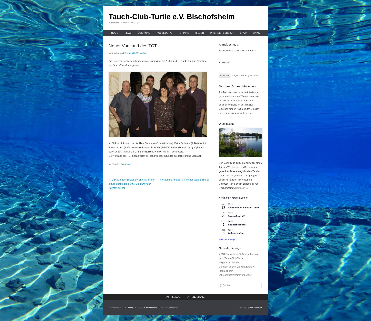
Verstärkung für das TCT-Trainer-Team (184, 179)
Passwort (224, 62)
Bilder (199, 33)
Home (114, 33)
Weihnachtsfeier (236, 233)
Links (256, 33)
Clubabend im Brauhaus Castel (243, 207)
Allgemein (127, 164)
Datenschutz (196, 297)
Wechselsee (226, 123)
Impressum (173, 297)
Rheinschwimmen (237, 224)
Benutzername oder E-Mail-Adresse (237, 50)
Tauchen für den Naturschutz (237, 86)
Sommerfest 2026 (236, 216)
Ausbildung (164, 33)
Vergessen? (238, 75)
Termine (183, 33)
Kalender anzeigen (227, 239)
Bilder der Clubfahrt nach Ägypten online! (131, 183)
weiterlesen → (244, 113)
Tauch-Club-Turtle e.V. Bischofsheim (172, 17)
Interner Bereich (222, 33)
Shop (243, 33)
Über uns (144, 33)
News (128, 33)
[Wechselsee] (240, 142)
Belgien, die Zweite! (229, 262)
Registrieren (251, 75)
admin (144, 53)
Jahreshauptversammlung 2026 (235, 275)
